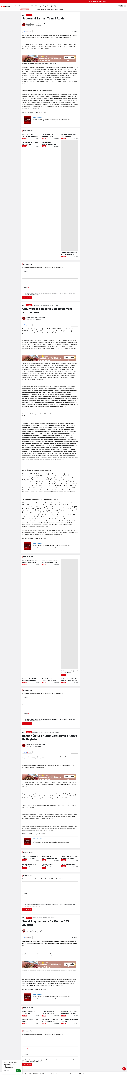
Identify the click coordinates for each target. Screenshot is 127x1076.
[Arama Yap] (125, 6)
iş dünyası (67, 1073)
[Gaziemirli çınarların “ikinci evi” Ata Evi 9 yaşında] (69, 198)
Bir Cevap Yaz (27, 264)
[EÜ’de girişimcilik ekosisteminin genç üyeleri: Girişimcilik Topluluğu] (50, 857)
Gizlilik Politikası (7, 1070)
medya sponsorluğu (59, 1073)
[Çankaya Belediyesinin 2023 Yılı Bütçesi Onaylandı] (69, 857)
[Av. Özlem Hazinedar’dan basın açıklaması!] (69, 136)
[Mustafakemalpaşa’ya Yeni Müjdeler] (30, 1021)
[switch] (120, 6)
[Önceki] (30, 9)
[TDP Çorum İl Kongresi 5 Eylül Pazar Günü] (69, 1021)
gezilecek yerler (75, 1073)
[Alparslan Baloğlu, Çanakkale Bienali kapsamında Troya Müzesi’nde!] (69, 1013)
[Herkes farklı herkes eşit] (69, 865)
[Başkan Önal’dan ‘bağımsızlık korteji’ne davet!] (69, 617)
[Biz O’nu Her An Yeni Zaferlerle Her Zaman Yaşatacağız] (50, 1013)
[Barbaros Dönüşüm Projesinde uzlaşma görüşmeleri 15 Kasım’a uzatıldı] (50, 136)
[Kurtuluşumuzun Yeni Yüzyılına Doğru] (30, 1013)
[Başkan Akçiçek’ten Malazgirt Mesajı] (50, 865)
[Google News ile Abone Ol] (27, 31)
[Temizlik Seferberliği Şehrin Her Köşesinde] (30, 198)
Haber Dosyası (83, 1073)
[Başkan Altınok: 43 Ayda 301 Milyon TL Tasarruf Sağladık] (69, 680)
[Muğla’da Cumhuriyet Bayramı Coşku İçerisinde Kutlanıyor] (50, 680)
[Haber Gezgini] (5, 6)
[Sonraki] (32, 9)
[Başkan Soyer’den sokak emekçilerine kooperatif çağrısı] (30, 617)
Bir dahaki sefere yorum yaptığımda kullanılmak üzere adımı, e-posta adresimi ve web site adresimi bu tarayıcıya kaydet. (50, 293)
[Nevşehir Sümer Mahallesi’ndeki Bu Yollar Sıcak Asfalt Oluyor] (50, 198)
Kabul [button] (18, 1070)
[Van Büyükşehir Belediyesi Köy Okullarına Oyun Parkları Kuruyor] (50, 617)
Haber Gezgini (30, 23)
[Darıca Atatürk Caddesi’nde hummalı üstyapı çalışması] (50, 1021)
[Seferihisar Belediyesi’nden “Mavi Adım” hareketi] (30, 857)
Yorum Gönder (27, 297)
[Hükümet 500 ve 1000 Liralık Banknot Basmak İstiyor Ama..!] (30, 680)
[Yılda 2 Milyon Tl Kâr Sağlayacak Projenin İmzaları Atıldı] (30, 136)
